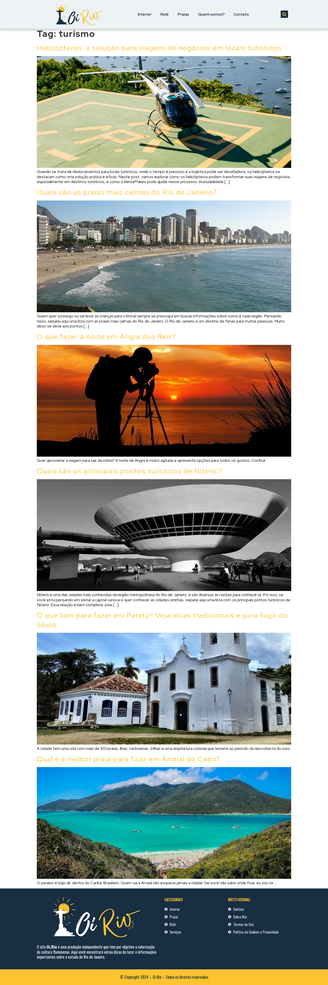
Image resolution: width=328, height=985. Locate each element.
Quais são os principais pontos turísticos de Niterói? (130, 471)
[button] (284, 14)
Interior (145, 14)
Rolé (164, 14)
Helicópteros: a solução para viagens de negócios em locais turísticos (159, 48)
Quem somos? (211, 14)
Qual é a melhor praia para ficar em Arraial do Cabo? (128, 759)
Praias (183, 14)
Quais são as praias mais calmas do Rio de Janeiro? (127, 192)
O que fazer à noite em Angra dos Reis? (106, 336)
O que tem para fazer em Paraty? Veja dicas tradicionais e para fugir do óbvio (162, 619)
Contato (241, 14)
